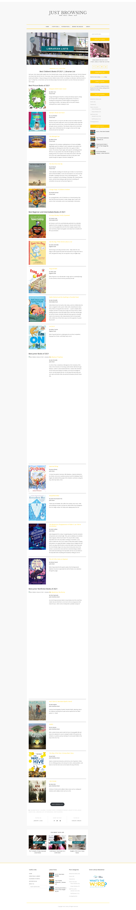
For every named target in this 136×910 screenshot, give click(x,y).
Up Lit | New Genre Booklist (102, 131)
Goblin (51, 724)
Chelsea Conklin (76, 820)
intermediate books (62, 810)
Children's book (51, 810)
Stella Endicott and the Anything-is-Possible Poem (64, 297)
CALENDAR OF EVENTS (34, 878)
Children (42, 810)
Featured (92, 104)
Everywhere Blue (54, 495)
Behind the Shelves (77, 26)
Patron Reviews (95, 109)
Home (47, 26)
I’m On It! (51, 326)
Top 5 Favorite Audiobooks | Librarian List (60, 882)
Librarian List (40, 812)
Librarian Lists (54, 68)
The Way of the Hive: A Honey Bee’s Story (61, 753)
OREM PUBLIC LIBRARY (34, 876)
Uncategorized (93, 121)
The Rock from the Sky (55, 164)
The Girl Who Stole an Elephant (58, 559)
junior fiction (72, 810)
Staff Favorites (58, 812)
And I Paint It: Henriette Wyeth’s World (60, 701)
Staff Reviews (95, 119)
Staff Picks (55, 26)
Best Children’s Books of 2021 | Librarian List (57, 71)
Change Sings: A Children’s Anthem (59, 189)
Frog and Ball (53, 268)
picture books (49, 812)
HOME (30, 873)
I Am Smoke (52, 781)
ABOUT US (31, 883)
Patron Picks (65, 26)
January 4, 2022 (38, 820)
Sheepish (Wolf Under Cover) (57, 89)
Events (88, 26)
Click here (92, 86)
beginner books (35, 810)
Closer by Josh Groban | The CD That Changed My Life (102, 146)
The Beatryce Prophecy (56, 357)
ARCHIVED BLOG (33, 881)
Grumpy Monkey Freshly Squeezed (59, 215)
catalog (102, 77)
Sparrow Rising (53, 466)
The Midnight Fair (54, 136)
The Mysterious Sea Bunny (57, 592)
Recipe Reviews (95, 111)
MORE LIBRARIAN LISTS (57, 804)
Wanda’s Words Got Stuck (56, 112)
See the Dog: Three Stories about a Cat (60, 242)
